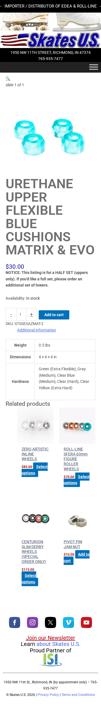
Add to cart (54, 314)
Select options (34, 469)
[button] (8, 78)
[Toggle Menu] (93, 67)
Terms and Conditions (78, 695)
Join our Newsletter (50, 637)
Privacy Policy (48, 695)
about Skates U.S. (58, 644)
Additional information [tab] (36, 330)
